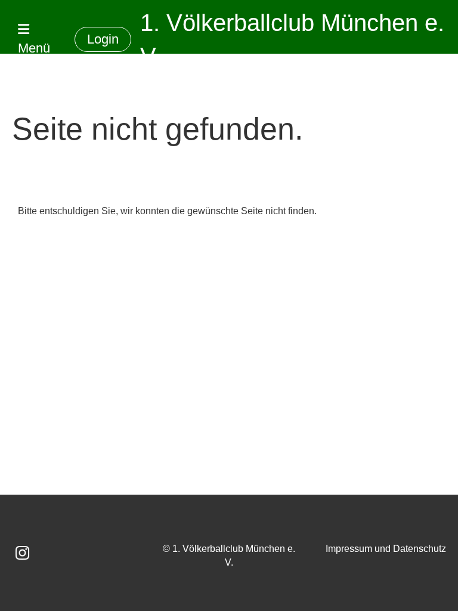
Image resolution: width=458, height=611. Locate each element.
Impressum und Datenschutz (386, 549)
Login (103, 39)
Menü (34, 48)
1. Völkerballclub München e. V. (292, 39)
